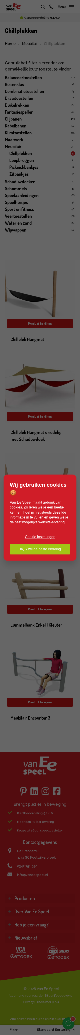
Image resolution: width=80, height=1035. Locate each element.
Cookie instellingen (40, 537)
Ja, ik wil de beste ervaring (40, 549)
